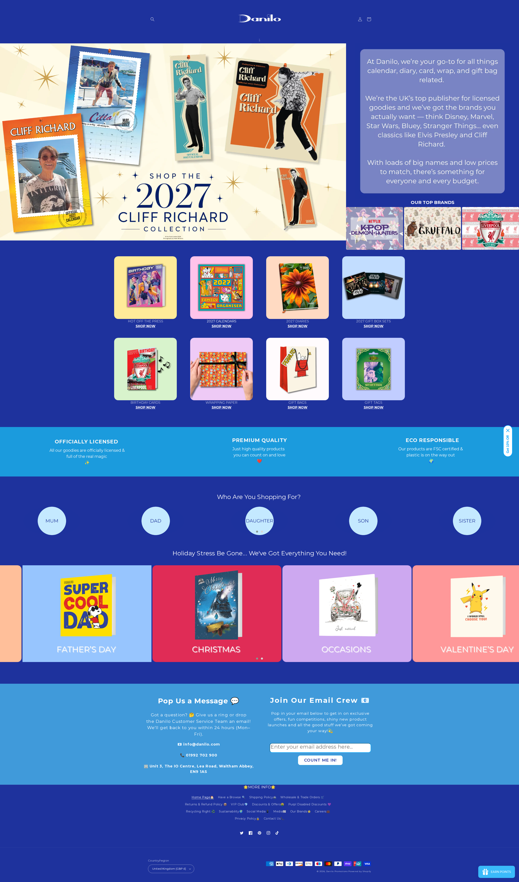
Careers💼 (322, 811)
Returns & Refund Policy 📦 (206, 804)
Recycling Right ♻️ (200, 811)
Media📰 (279, 811)
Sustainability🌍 (231, 811)
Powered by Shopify (359, 871)
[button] (152, 19)
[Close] (507, 430)
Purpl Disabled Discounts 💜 (309, 804)
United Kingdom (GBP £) (169, 868)
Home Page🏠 (203, 797)
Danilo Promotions (337, 871)
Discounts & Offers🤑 (268, 804)
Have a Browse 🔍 (232, 797)
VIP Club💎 (239, 804)
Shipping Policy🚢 (263, 797)
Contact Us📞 (274, 818)
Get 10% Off (507, 444)
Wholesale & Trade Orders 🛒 (302, 797)
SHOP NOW (145, 326)
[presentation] (340, 228)
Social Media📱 (258, 811)
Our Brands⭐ (300, 811)
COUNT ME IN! (320, 760)
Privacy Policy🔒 (247, 818)
